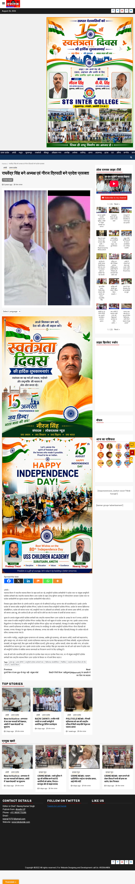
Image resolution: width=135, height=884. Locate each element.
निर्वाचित (63, 662)
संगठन (7, 665)
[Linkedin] (28, 581)
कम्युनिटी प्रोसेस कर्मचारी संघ (34, 662)
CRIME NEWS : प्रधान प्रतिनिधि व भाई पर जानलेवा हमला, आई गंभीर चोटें (83, 779)
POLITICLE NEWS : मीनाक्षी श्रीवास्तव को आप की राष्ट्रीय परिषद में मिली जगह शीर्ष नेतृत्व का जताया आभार (78, 722)
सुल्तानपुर (28, 152)
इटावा (106, 152)
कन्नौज (126, 152)
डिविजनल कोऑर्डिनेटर (52, 662)
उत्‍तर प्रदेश (5, 152)
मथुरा (21, 152)
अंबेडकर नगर (56, 152)
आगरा (90, 152)
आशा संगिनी (19, 662)
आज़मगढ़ (98, 152)
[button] (117, 204)
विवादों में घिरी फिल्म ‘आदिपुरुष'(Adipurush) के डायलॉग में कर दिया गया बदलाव (69, 672)
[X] (18, 581)
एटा (112, 152)
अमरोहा (66, 152)
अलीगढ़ (82, 152)
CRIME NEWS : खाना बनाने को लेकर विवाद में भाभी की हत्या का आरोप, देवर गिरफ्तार (116, 779)
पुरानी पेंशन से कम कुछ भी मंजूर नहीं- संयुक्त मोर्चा (21, 671)
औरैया (119, 152)
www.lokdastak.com (21, 822)
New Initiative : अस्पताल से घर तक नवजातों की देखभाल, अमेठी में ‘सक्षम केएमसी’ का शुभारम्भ (15, 722)
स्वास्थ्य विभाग (15, 665)
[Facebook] (8, 581)
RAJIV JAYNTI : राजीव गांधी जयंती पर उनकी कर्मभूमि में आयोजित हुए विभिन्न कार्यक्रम (47, 721)
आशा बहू (11, 662)
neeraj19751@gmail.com (14, 819)
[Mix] (38, 581)
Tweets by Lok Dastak (56, 806)
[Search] (131, 460)
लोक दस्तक (19, 185)
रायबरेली (38, 152)
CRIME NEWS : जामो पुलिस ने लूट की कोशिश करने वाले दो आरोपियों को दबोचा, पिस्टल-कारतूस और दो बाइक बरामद (49, 780)
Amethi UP (20, 809)
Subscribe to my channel (115, 198)
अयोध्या (74, 152)
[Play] (132, 452)
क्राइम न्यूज (42, 772)
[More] (57, 581)
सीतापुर (46, 152)
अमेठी (14, 152)
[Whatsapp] (47, 581)
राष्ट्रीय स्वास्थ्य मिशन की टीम (77, 662)
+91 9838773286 (18, 812)
